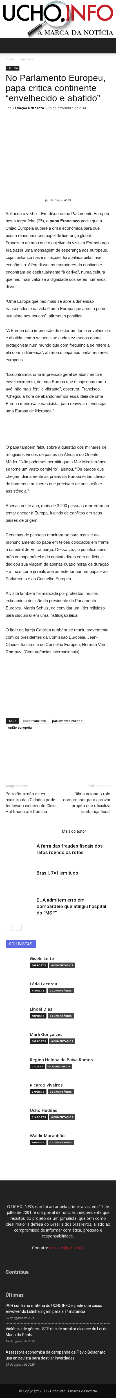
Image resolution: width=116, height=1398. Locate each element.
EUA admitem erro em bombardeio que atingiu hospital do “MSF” (71, 906)
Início (10, 59)
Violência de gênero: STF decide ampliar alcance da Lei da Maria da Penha (57, 1332)
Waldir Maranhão (47, 1135)
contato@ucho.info (66, 1247)
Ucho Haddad (43, 1110)
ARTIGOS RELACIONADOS (32, 831)
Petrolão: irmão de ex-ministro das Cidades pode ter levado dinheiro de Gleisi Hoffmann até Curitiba (31, 802)
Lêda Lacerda (43, 983)
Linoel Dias (41, 1009)
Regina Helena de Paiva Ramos (61, 1059)
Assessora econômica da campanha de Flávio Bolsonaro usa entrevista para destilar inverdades (56, 1355)
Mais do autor (74, 831)
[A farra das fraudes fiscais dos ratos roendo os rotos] (20, 852)
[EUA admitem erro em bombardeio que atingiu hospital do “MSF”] (20, 906)
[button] (108, 45)
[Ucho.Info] (58, 19)
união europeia (20, 727)
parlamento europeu (68, 721)
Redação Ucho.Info (28, 108)
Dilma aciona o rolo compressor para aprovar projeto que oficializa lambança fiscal (86, 802)
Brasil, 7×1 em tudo (57, 873)
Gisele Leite (42, 958)
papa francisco (34, 721)
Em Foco (27, 59)
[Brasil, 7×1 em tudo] (20, 879)
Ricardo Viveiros (46, 1085)
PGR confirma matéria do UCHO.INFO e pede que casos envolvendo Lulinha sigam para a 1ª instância (54, 1308)
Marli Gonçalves (46, 1034)
